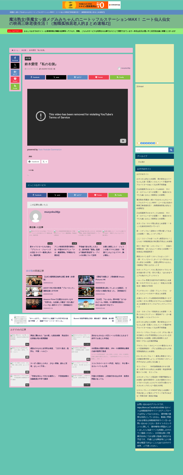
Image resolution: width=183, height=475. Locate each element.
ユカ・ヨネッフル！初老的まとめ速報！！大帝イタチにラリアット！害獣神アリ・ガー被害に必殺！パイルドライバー (154, 314)
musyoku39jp (125, 68)
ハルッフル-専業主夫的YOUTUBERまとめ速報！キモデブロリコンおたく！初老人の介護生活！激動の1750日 (154, 283)
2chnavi (140, 86)
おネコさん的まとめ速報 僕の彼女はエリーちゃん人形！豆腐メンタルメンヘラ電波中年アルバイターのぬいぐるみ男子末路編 (154, 181)
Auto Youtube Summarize (49, 149)
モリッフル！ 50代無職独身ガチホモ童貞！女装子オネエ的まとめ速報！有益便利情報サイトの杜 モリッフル (154, 369)
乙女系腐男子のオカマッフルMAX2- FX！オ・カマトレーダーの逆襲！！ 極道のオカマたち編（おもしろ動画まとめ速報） (154, 192)
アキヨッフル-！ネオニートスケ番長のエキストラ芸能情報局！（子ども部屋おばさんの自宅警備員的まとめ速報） (154, 348)
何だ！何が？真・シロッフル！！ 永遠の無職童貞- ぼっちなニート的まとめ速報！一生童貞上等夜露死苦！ (154, 249)
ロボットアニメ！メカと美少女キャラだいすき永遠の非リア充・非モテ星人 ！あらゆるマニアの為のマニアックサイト (154, 272)
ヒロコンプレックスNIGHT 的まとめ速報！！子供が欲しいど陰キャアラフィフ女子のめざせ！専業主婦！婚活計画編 (154, 393)
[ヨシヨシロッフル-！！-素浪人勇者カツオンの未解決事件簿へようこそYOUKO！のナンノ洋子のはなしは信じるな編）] (154, 359)
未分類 (28, 58)
